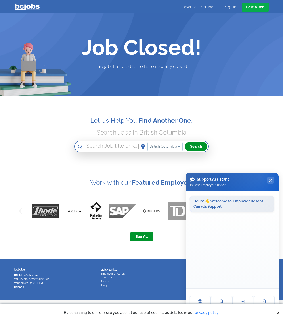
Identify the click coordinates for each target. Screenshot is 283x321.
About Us (107, 277)
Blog (104, 285)
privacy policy (206, 313)
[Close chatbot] (270, 180)
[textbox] (165, 146)
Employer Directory (113, 273)
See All (142, 236)
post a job (255, 7)
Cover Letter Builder (198, 7)
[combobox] (165, 146)
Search (196, 146)
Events (105, 281)
